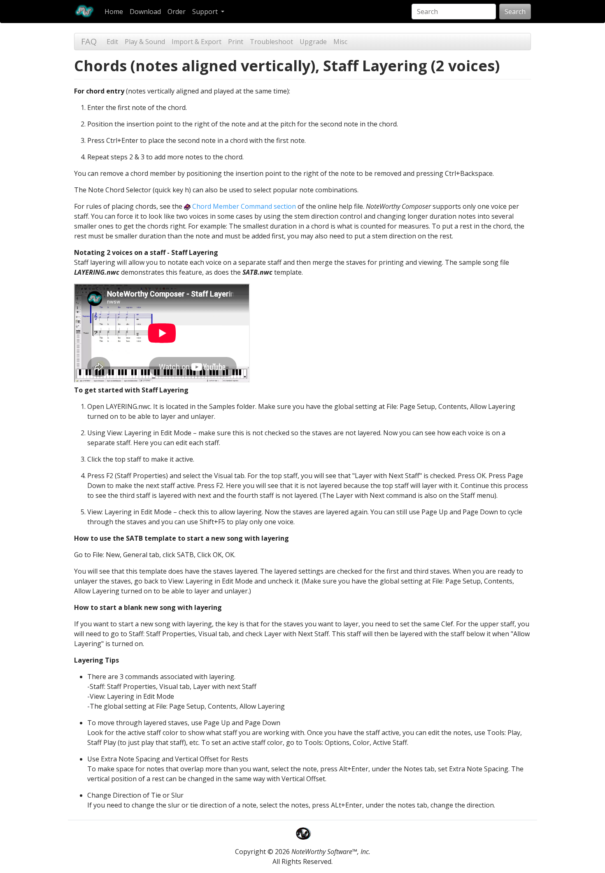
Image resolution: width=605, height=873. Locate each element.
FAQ (89, 41)
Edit (112, 41)
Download (145, 11)
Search (515, 11)
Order (177, 11)
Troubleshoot (271, 41)
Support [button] (205, 11)
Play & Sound (145, 41)
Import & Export (196, 41)
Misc (340, 41)
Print (235, 41)
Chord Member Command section (243, 206)
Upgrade (313, 41)
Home (114, 11)
